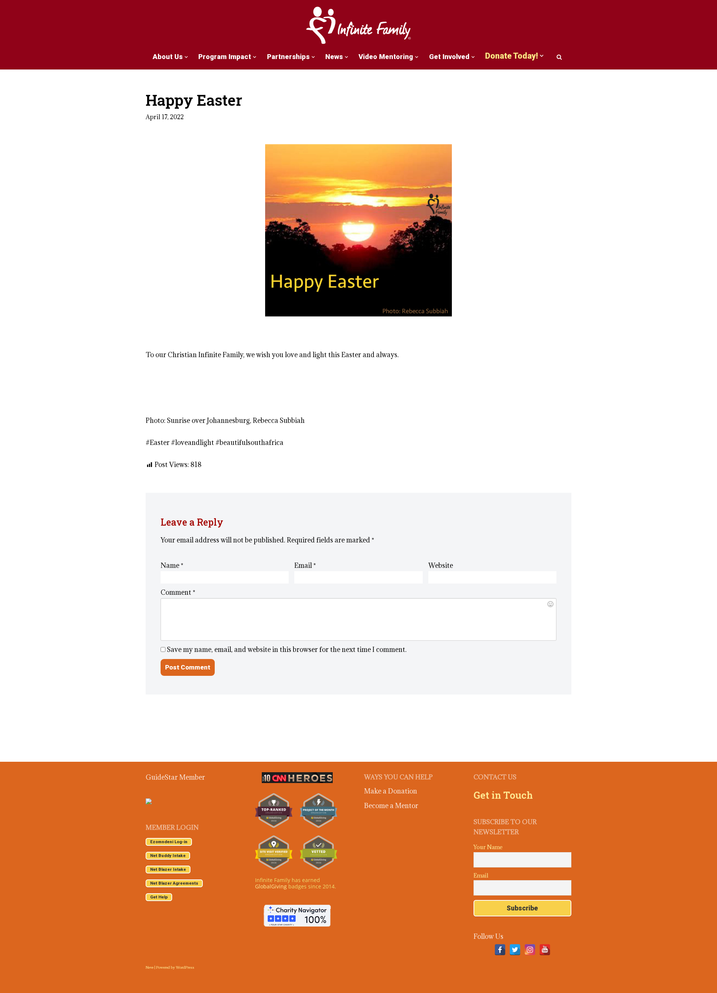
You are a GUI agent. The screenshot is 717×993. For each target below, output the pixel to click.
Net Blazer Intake (168, 869)
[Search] (559, 57)
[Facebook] (500, 949)
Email (305, 565)
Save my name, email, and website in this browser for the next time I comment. (287, 649)
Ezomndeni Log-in (168, 841)
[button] (186, 57)
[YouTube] (544, 949)
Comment (178, 592)
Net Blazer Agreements (174, 883)
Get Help (159, 897)
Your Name (488, 847)
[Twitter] (515, 949)
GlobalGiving (271, 886)
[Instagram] (530, 949)
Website (440, 565)
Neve (149, 967)
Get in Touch (503, 795)
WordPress (185, 967)
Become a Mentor (391, 805)
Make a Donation (390, 791)
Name (172, 565)
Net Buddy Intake (168, 855)
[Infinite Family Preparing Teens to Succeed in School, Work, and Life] (358, 26)
